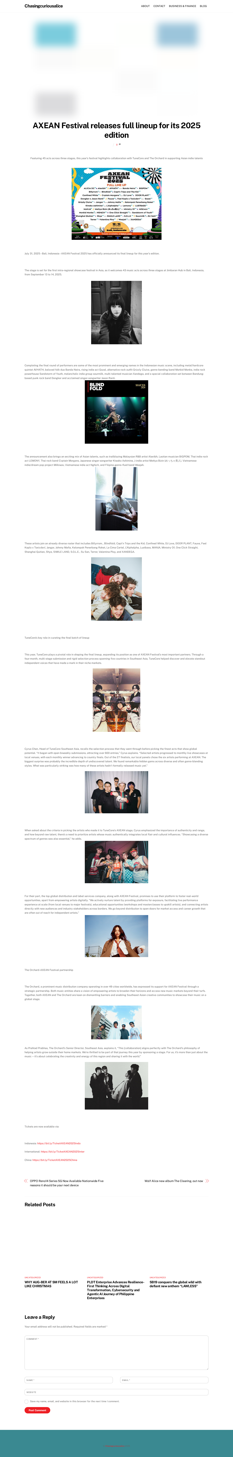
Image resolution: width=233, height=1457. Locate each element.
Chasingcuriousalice (114, 1446)
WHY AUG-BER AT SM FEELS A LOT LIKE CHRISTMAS (51, 1284)
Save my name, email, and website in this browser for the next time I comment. (74, 1401)
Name (30, 1380)
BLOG (203, 6)
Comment (32, 1339)
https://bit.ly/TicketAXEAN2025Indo (59, 1143)
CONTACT (159, 6)
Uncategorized (33, 1277)
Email (126, 1380)
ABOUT (145, 6)
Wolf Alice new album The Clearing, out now (174, 1181)
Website (31, 1392)
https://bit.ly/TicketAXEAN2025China (54, 1160)
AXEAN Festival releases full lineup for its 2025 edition (117, 130)
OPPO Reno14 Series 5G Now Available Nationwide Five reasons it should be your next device (67, 1183)
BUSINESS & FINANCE (182, 6)
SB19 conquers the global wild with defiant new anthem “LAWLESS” (175, 1284)
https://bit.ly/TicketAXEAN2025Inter (62, 1151)
